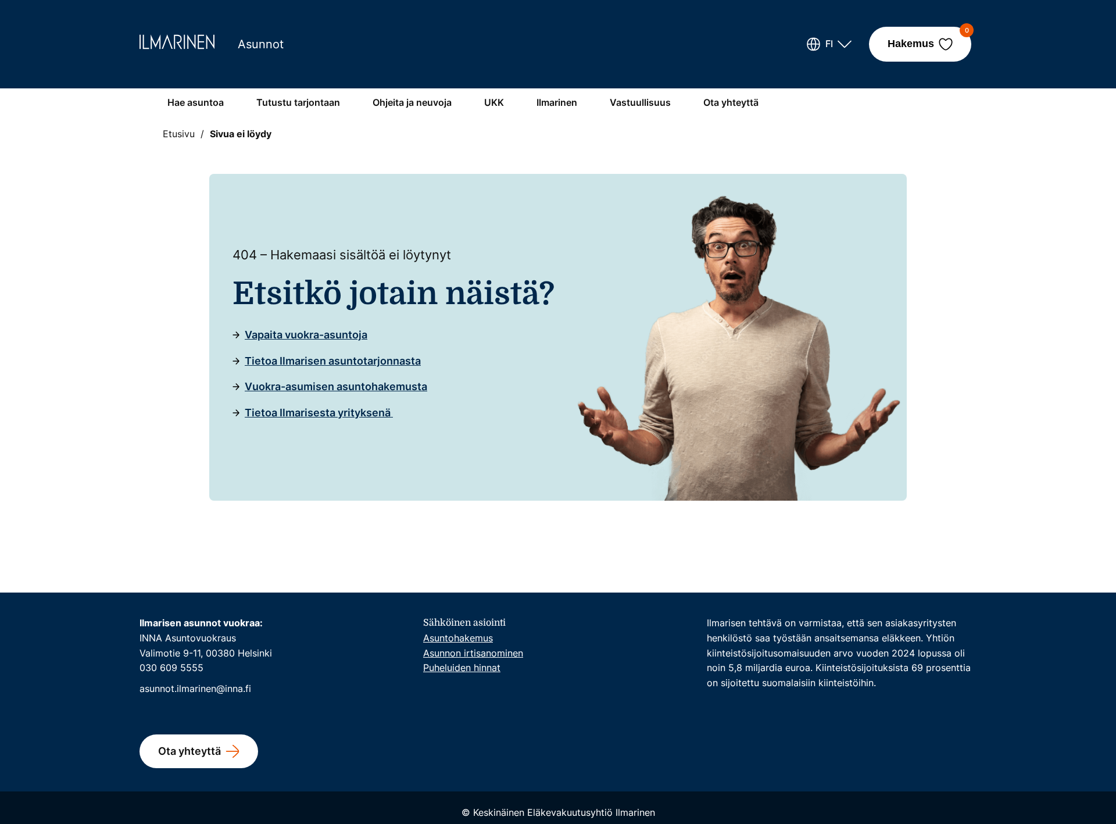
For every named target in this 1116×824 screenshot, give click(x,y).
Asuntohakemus (458, 638)
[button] (829, 44)
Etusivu (179, 134)
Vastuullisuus (640, 102)
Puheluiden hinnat (461, 667)
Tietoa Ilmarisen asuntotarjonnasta (333, 361)
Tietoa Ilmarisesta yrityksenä (319, 412)
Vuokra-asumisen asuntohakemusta (336, 386)
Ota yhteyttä (731, 102)
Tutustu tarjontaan (298, 102)
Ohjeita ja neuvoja (412, 102)
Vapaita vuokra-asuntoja (306, 335)
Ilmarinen (556, 102)
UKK (494, 102)
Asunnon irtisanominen (473, 653)
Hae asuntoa (195, 102)
